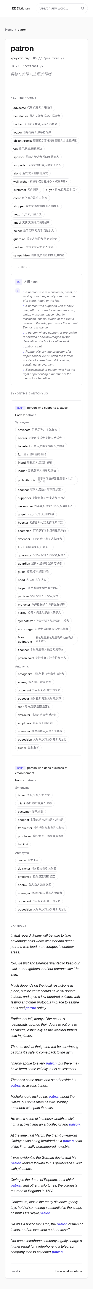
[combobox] (62, 8)
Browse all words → (68, 1271)
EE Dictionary (21, 8)
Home (9, 29)
